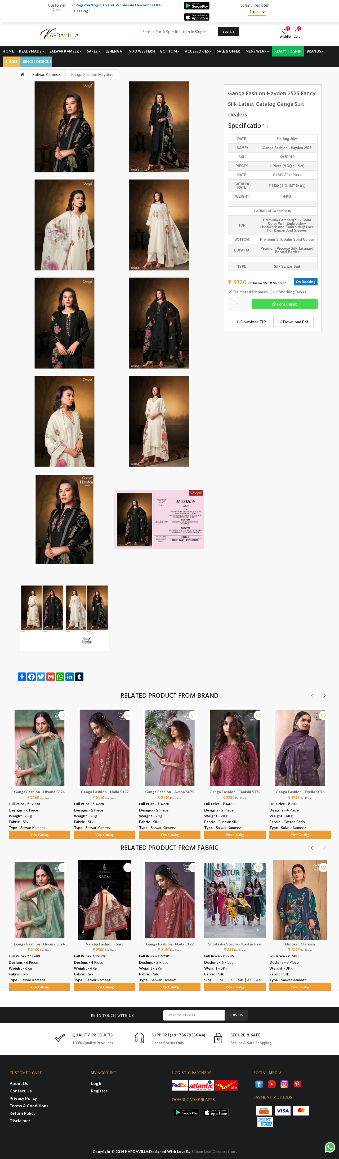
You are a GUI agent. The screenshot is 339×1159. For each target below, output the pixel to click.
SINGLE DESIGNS (37, 62)
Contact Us (21, 1090)
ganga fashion (275, 148)
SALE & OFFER (228, 51)
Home (8, 51)
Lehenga (114, 51)
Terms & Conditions (29, 1105)
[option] (39, 768)
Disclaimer (20, 1120)
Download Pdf (295, 321)
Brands (314, 51)
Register (99, 1090)
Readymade (30, 51)
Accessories (197, 51)
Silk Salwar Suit (287, 266)
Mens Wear (256, 51)
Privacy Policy (23, 1098)
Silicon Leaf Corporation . (214, 1151)
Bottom (168, 51)
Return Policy (23, 1112)
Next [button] (324, 696)
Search (228, 31)
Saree (92, 51)
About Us (19, 1083)
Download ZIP (252, 321)
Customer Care (57, 7)
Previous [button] (312, 696)
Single (11, 62)
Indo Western (141, 51)
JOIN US (236, 1015)
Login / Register (254, 5)
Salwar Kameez (64, 51)
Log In (96, 1083)
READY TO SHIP (287, 51)
